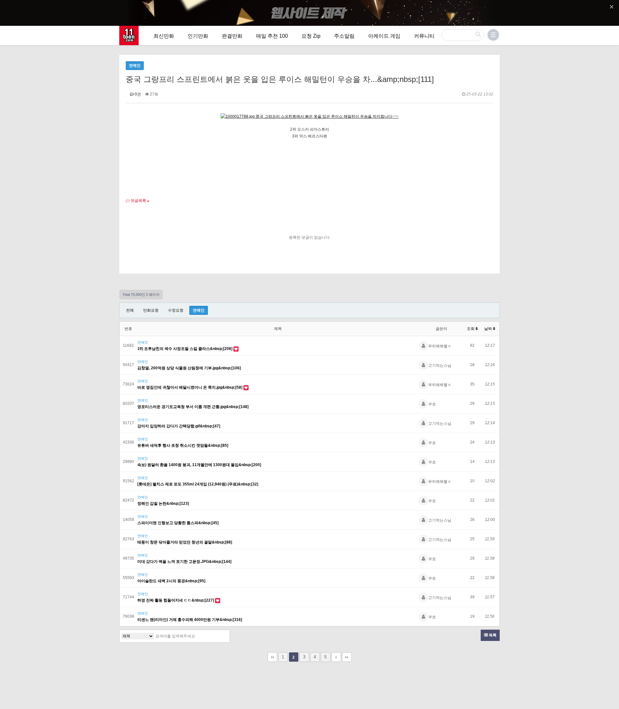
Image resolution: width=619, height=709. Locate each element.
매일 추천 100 (272, 36)
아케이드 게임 (384, 36)
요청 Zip (310, 36)
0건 (137, 94)
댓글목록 (138, 200)
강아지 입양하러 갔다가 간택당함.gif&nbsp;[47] (178, 426)
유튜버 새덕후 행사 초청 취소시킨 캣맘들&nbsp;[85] (182, 445)
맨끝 (347, 657)
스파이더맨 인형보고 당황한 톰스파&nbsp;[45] (178, 523)
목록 (492, 635)
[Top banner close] (611, 7)
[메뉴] (493, 34)
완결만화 (232, 36)
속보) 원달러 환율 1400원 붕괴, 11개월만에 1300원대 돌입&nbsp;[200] (199, 465)
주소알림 (344, 36)
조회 (471, 328)
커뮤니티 (424, 36)
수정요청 (175, 310)
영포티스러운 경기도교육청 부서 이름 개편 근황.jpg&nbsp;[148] (193, 406)
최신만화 (163, 36)
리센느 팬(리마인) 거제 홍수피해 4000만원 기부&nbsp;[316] (189, 619)
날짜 (488, 328)
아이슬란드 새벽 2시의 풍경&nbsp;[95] (171, 581)
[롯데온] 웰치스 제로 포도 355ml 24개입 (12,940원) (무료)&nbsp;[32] (197, 484)
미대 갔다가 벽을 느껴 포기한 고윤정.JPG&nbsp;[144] (184, 561)
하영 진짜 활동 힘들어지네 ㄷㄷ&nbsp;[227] (176, 600)
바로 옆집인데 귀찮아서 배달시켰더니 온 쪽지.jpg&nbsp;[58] (190, 387)
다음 (336, 657)
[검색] (223, 636)
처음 (272, 657)
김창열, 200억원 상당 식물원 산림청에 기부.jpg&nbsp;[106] (189, 368)
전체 (130, 310)
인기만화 (198, 36)
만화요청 (151, 310)
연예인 (198, 310)
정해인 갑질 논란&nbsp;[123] (163, 503)
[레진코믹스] (129, 35)
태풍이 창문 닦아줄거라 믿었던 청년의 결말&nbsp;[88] (184, 542)
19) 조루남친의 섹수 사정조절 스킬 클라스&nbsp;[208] (185, 348)
